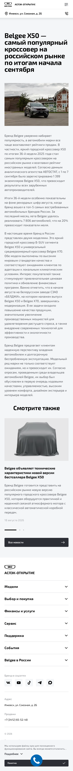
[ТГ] (39, 682)
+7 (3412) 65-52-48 (16, 719)
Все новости (15, 542)
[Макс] (50, 682)
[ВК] (8, 682)
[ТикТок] (29, 682)
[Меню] (66, 4)
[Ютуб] (18, 682)
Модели (11, 586)
